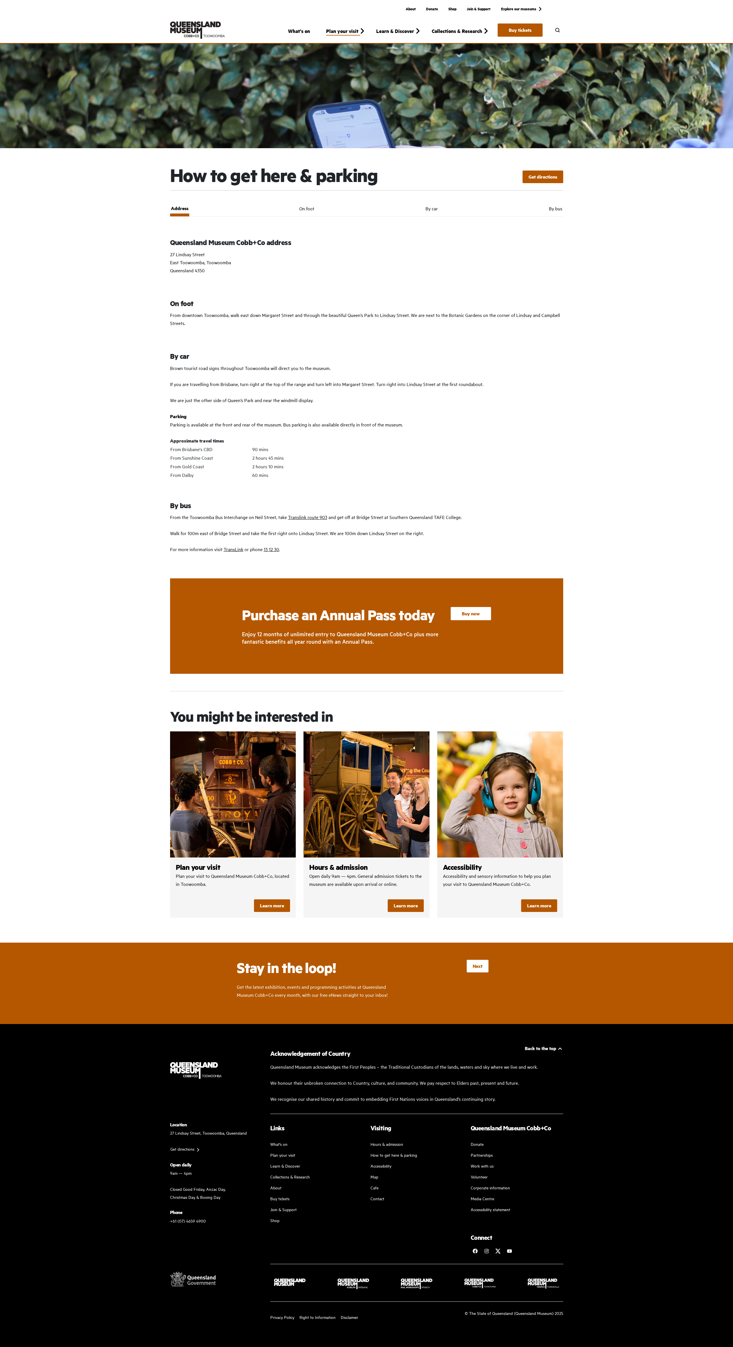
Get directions (543, 176)
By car (431, 208)
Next (477, 966)
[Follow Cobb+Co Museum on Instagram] (486, 1251)
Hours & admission (387, 1144)
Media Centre (482, 1198)
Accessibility (381, 1165)
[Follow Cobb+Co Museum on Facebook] (475, 1251)
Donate (432, 8)
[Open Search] (557, 30)
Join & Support (478, 8)
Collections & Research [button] (457, 31)
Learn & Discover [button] (395, 31)
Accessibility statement (490, 1209)
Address (179, 208)
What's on (299, 31)
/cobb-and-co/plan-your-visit (233, 824)
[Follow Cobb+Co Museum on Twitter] (498, 1251)
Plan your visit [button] (342, 31)
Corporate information (490, 1187)
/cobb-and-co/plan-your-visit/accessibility (500, 824)
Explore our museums (518, 8)
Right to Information (317, 1317)
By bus (555, 208)
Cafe (375, 1187)
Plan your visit (282, 1155)
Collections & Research (290, 1176)
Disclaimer (349, 1317)
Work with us (482, 1165)
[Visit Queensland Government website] (193, 1279)
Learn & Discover (285, 1165)
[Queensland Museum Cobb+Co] (197, 30)
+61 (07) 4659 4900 (188, 1220)
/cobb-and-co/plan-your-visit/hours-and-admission (366, 824)
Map (374, 1176)
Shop (452, 8)
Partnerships (482, 1155)
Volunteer (479, 1176)
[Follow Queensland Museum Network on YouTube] (509, 1251)
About (411, 8)
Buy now (471, 613)
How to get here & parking (394, 1155)
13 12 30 (271, 549)
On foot (306, 208)
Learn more (272, 905)
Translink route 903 (307, 517)
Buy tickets (520, 30)
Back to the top (540, 1048)
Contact (377, 1198)
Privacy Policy (282, 1317)
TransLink (233, 549)
